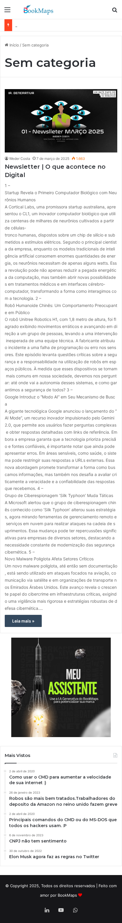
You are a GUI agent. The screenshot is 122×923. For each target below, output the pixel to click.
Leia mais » (23, 620)
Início (13, 45)
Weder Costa (19, 158)
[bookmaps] (38, 9)
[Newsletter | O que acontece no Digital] (61, 120)
